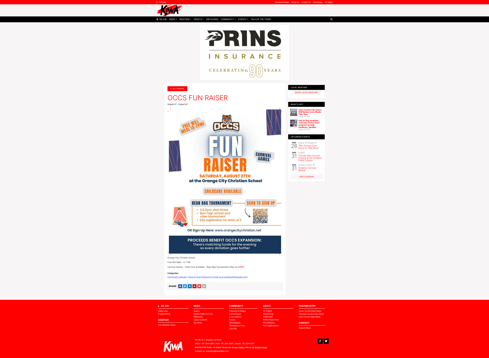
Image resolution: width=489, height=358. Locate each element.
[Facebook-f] (320, 341)
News (172, 19)
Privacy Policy (238, 347)
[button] (331, 19)
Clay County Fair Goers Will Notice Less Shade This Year (310, 112)
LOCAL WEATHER (299, 87)
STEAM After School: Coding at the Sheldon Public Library (310, 158)
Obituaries (212, 19)
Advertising (317, 2)
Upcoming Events (300, 137)
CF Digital (328, 2)
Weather (184, 19)
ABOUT (267, 306)
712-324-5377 (248, 343)
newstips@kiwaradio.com (217, 351)
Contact (304, 323)
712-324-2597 (207, 343)
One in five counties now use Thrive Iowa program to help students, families (309, 124)
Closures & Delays (282, 2)
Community (227, 19)
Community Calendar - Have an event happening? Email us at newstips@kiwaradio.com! (207, 276)
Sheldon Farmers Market (307, 169)
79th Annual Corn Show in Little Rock (308, 146)
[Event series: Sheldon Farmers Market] (314, 165)
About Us (295, 2)
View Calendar (306, 176)
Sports (198, 19)
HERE (240, 267)
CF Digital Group (259, 347)
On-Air (163, 19)
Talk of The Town (261, 19)
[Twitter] (326, 341)
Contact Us (306, 2)
